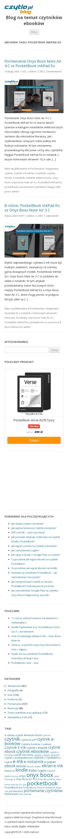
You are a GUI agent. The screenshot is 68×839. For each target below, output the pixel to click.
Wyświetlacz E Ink (17, 717)
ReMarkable (11, 794)
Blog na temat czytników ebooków (34, 20)
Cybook (46, 735)
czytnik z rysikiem (46, 757)
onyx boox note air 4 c (24, 182)
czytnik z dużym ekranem (47, 754)
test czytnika (25, 794)
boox (38, 735)
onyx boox (39, 775)
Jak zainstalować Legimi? (25, 550)
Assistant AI (11, 313)
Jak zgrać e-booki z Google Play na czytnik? (35, 554)
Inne (10, 695)
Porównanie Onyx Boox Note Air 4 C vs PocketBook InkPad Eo (33, 63)
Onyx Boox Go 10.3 (26, 779)
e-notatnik (19, 177)
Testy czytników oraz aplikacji (24, 712)
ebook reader (34, 766)
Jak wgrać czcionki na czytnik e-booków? (34, 546)
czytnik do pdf (28, 739)
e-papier (50, 762)
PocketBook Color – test (24, 663)
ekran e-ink (52, 765)
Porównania (37, 168)
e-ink (18, 761)
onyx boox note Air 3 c (40, 317)
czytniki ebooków (23, 755)
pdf (24, 784)
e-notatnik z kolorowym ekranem (38, 313)
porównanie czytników (32, 187)
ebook (10, 765)
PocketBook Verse (32, 787)
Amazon (29, 735)
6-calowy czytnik (14, 735)
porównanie (16, 791)
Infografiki (13, 690)
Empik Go (10, 770)
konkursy (13, 699)
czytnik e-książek (37, 747)
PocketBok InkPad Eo (50, 182)
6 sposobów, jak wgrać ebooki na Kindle (34, 568)
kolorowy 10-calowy (16, 317)
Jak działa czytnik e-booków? (27, 523)
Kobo (33, 770)
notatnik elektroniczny (38, 177)
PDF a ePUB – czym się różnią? (28, 532)
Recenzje (13, 708)
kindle (21, 770)
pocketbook (11, 187)
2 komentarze (54, 71)
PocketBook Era (13, 787)
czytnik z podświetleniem (19, 757)
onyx (22, 776)
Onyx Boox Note (46, 779)
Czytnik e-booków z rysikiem (30, 173)
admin (15, 191)
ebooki (21, 766)
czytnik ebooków (32, 751)
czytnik (8, 173)
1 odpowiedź (51, 215)
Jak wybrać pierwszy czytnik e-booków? (33, 528)
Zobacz (34, 440)
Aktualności (14, 686)
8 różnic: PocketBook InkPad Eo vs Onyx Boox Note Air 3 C (32, 208)
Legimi (42, 770)
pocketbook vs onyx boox (44, 322)
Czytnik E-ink (15, 747)
